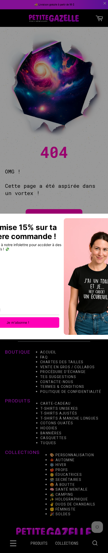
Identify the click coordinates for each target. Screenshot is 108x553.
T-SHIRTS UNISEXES (59, 408)
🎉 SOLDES (60, 514)
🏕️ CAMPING (61, 494)
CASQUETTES (53, 438)
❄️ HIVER (58, 465)
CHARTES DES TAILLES (62, 362)
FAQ (44, 357)
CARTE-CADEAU (55, 403)
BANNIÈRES (51, 433)
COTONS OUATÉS (56, 423)
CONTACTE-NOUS (56, 382)
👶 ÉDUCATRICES (66, 474)
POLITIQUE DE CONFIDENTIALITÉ (70, 391)
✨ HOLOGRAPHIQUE (69, 499)
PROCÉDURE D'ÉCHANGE (63, 372)
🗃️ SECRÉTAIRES (65, 479)
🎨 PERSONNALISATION (72, 455)
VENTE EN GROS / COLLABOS (67, 367)
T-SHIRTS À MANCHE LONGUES (69, 418)
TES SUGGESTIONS (58, 377)
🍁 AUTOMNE (62, 460)
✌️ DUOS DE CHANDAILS (73, 504)
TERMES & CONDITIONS (62, 386)
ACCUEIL (48, 352)
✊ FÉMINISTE (63, 509)
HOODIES (49, 428)
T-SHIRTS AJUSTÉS (58, 413)
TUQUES (48, 443)
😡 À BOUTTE (62, 484)
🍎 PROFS (59, 469)
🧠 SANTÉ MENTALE (69, 489)
